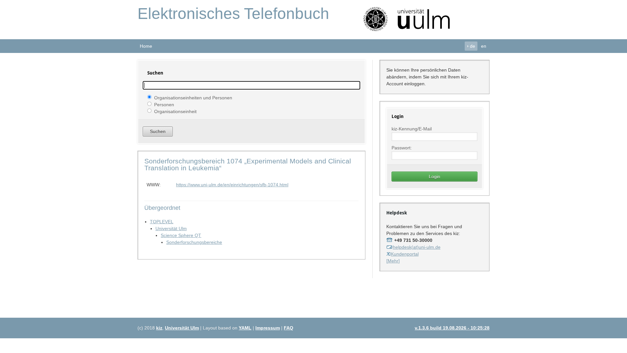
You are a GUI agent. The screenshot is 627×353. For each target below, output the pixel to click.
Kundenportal (405, 254)
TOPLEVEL (161, 221)
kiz (159, 327)
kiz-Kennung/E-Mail (412, 128)
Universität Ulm (171, 228)
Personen (164, 104)
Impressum (267, 327)
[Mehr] (393, 260)
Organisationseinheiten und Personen (193, 97)
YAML (245, 327)
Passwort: (402, 147)
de (471, 46)
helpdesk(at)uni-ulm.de (417, 247)
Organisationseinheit (175, 111)
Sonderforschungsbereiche (194, 242)
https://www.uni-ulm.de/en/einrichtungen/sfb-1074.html (232, 184)
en (483, 46)
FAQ (288, 327)
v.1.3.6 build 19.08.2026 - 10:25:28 (452, 327)
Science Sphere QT (181, 235)
